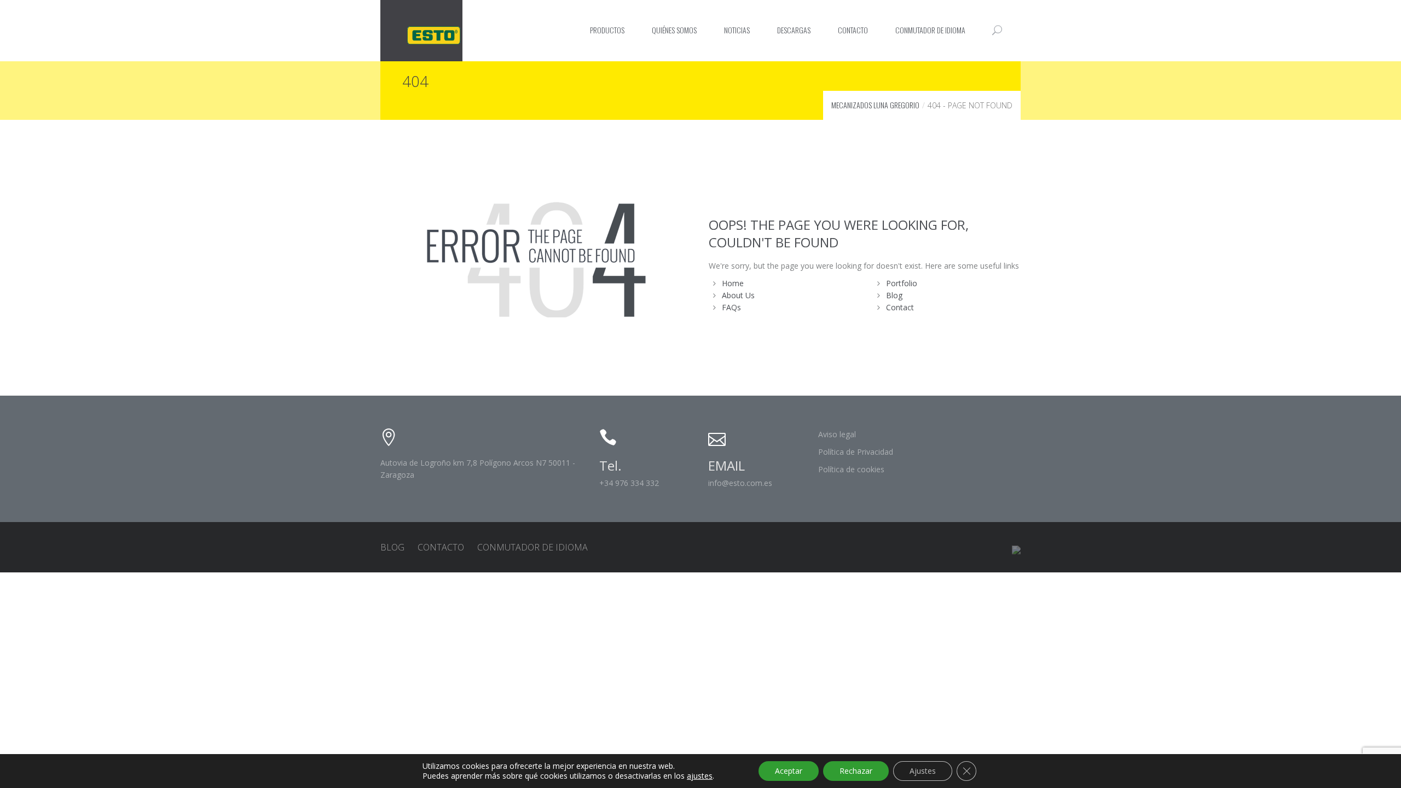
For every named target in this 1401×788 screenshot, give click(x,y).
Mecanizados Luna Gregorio (875, 105)
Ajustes (923, 771)
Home (733, 283)
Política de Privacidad (855, 452)
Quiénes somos (674, 30)
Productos (607, 30)
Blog (894, 295)
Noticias (737, 30)
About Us (738, 295)
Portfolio (901, 283)
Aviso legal (837, 434)
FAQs (731, 307)
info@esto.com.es (740, 483)
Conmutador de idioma (930, 30)
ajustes (700, 776)
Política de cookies (851, 469)
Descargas (794, 30)
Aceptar (788, 771)
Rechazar (856, 771)
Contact (900, 307)
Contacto (853, 30)
